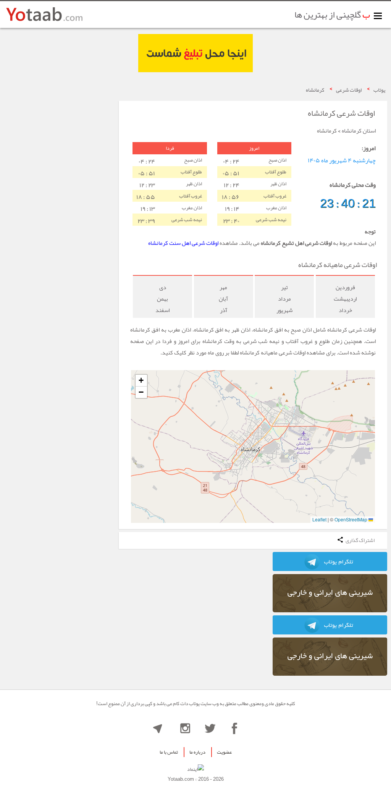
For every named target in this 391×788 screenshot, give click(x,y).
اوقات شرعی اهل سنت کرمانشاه (183, 243)
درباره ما (197, 752)
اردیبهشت (345, 298)
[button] (141, 381)
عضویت (224, 752)
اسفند (162, 310)
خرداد (345, 310)
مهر (223, 287)
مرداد (284, 298)
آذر (223, 310)
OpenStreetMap (350, 519)
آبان (223, 298)
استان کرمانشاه (359, 130)
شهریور (284, 310)
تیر (284, 287)
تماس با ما (169, 752)
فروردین (345, 287)
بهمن (162, 298)
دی (162, 287)
